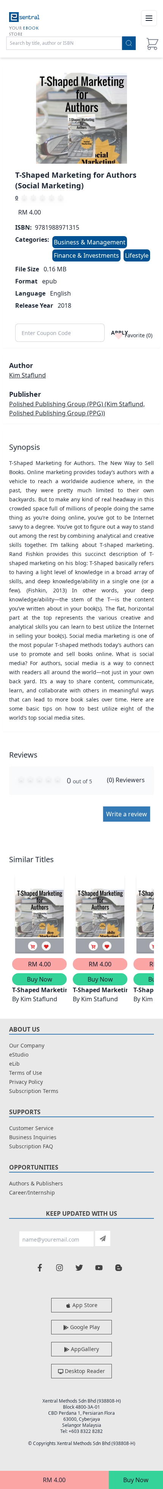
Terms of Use (25, 1072)
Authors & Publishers (36, 1183)
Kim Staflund (27, 375)
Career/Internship (32, 1192)
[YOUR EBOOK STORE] (24, 18)
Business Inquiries (32, 1137)
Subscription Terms (33, 1090)
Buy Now (136, 1480)
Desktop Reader (84, 1371)
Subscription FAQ (31, 1146)
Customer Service (31, 1128)
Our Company (26, 1045)
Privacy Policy (26, 1081)
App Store (84, 1305)
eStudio (18, 1054)
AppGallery (84, 1349)
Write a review (126, 814)
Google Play (84, 1327)
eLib (14, 1063)
